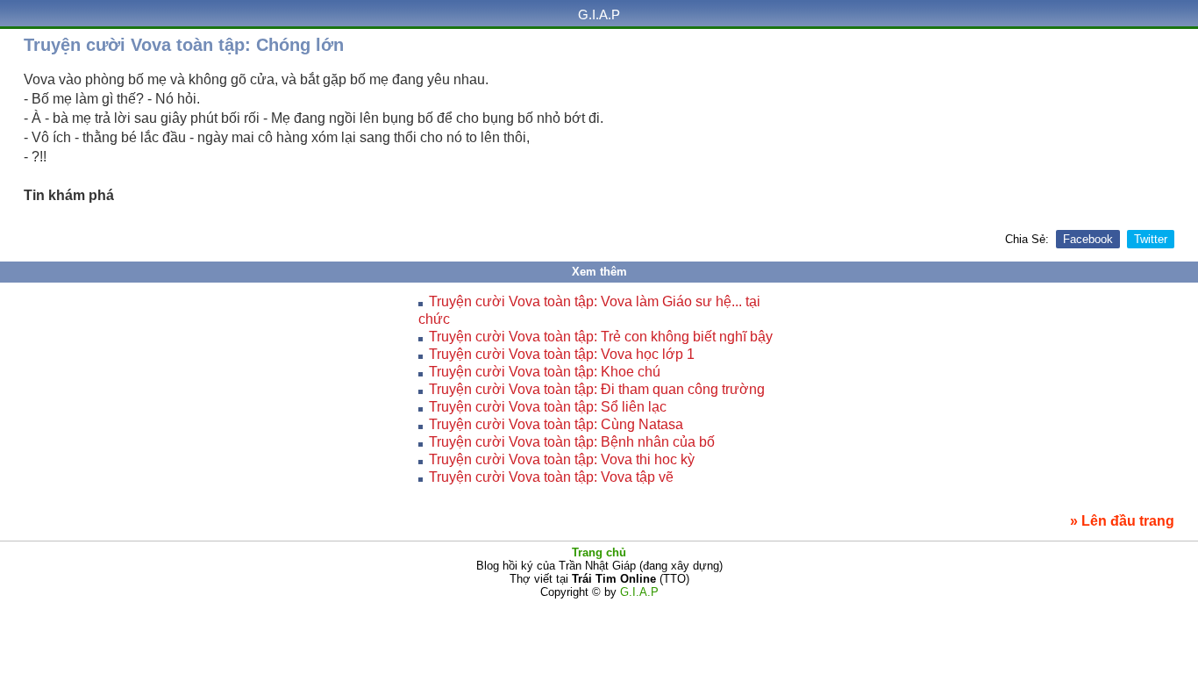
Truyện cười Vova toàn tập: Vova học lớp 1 (562, 354)
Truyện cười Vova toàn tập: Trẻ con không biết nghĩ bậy (601, 336)
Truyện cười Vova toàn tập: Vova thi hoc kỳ (562, 459)
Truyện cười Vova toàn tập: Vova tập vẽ (551, 477)
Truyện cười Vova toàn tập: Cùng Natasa (556, 424)
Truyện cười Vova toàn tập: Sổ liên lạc (548, 406)
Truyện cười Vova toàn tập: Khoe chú (544, 371)
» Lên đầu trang (1122, 520)
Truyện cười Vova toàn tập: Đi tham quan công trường (597, 389)
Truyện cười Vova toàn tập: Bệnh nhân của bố (572, 441)
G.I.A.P (599, 14)
